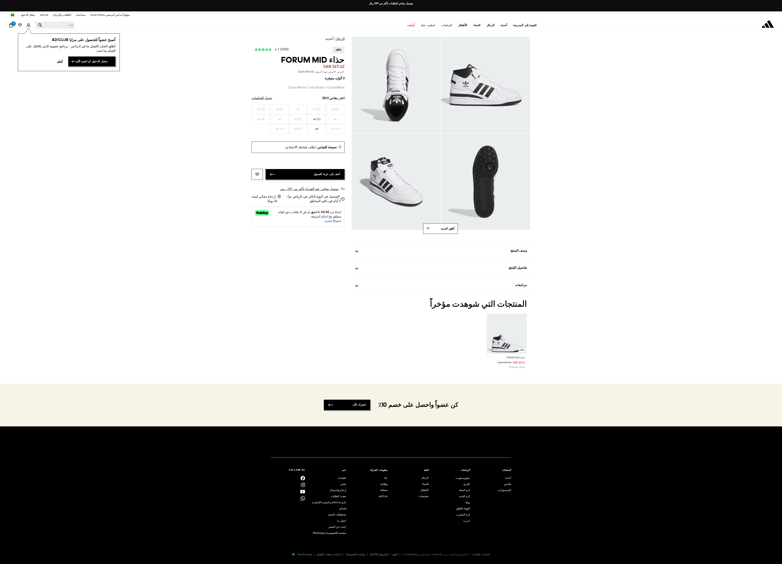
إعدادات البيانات (481, 554)
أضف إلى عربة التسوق (327, 174)
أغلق (60, 61)
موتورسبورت (463, 478)
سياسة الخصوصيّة (355, 554)
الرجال (340, 39)
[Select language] (12, 15)
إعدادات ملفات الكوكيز (329, 554)
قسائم (342, 508)
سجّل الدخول (28, 15)
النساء (425, 484)
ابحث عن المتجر (337, 527)
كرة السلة (464, 490)
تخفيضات (423, 496)
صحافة (384, 490)
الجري (466, 484)
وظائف (384, 484)
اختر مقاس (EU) (333, 98)
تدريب (466, 521)
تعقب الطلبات (338, 496)
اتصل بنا (341, 521)
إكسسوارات (504, 490)
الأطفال (424, 490)
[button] (525, 25)
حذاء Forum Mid (515, 358)
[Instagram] (303, 484)
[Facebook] (303, 478)
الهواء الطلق (463, 508)
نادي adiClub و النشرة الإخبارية (329, 502)
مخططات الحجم (337, 514)
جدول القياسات (262, 98)
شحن (343, 484)
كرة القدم (464, 496)
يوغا (468, 502)
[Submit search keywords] (40, 25)
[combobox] (55, 25)
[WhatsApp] (303, 498)
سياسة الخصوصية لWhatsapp (329, 533)
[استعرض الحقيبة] (11, 26)
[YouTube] (302, 491)
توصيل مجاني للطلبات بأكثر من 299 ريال (391, 3)
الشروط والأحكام (379, 554)
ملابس (507, 484)
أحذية (329, 39)
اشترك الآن (359, 405)
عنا (386, 478)
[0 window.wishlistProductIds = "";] (20, 25)
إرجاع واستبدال (337, 490)
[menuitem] (525, 25)
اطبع (395, 554)
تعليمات (342, 478)
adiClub (383, 496)
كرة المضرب (463, 514)
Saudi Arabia (304, 554)
